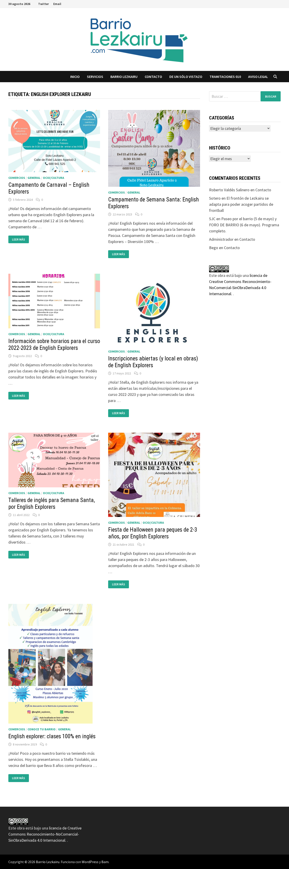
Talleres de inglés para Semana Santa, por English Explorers (51, 503)
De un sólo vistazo (185, 76)
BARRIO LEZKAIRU (124, 76)
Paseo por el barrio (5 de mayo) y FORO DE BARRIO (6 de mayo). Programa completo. (244, 225)
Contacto (153, 76)
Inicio (75, 76)
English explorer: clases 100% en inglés (52, 736)
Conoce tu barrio (42, 729)
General (34, 178)
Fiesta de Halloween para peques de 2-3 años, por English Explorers (152, 533)
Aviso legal (258, 76)
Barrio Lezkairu (47, 862)
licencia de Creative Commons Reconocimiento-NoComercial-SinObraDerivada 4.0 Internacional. (45, 834)
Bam (105, 862)
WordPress (90, 862)
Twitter (43, 4)
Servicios (95, 76)
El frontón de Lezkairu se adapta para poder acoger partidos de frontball (241, 204)
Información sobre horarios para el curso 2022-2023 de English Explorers (54, 344)
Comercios (16, 178)
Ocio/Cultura (53, 178)
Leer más (20, 239)
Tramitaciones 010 (225, 76)
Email (57, 4)
